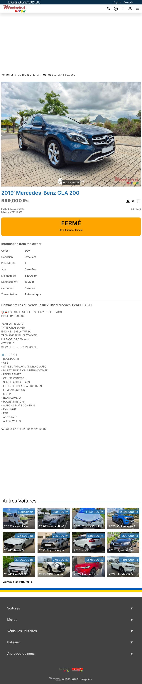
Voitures (7, 75)
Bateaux (13, 642)
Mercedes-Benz (28, 75)
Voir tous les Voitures (16, 581)
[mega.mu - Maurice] (55, 678)
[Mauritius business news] (64, 669)
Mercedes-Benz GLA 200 (59, 75)
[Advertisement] (71, 45)
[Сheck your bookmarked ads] (123, 9)
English (117, 2)
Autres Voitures (19, 501)
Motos (12, 620)
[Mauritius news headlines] (77, 669)
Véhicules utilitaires (22, 631)
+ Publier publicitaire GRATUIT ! (24, 2)
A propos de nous (21, 653)
